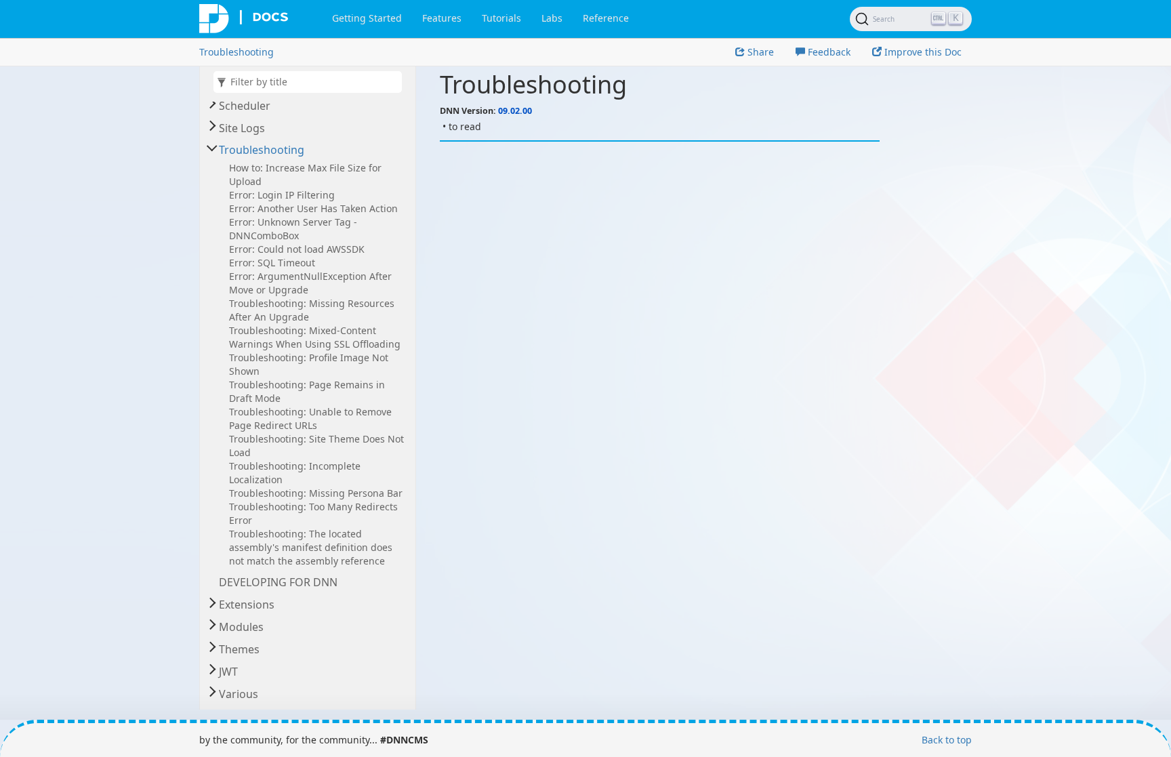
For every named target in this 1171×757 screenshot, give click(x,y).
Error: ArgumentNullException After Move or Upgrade (310, 283)
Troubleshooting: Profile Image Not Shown (308, 364)
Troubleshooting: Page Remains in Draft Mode (307, 391)
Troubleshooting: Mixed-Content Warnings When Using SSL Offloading (314, 337)
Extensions (246, 604)
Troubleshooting (236, 51)
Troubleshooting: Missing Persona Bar (316, 493)
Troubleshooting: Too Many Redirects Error (313, 513)
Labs (551, 18)
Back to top (947, 739)
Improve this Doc (922, 51)
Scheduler (244, 105)
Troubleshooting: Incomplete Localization (295, 472)
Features (441, 18)
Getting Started (367, 18)
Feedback (827, 51)
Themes (239, 649)
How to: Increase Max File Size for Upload (305, 174)
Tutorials (501, 18)
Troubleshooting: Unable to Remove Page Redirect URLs (310, 418)
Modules (241, 626)
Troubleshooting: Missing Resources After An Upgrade (311, 310)
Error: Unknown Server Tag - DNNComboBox (293, 229)
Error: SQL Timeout (272, 262)
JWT (228, 671)
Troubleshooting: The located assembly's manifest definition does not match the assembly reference (310, 547)
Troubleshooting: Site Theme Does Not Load (316, 445)
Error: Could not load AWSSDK (297, 249)
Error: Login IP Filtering (282, 194)
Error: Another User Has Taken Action (313, 208)
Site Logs (242, 128)
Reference (606, 18)
